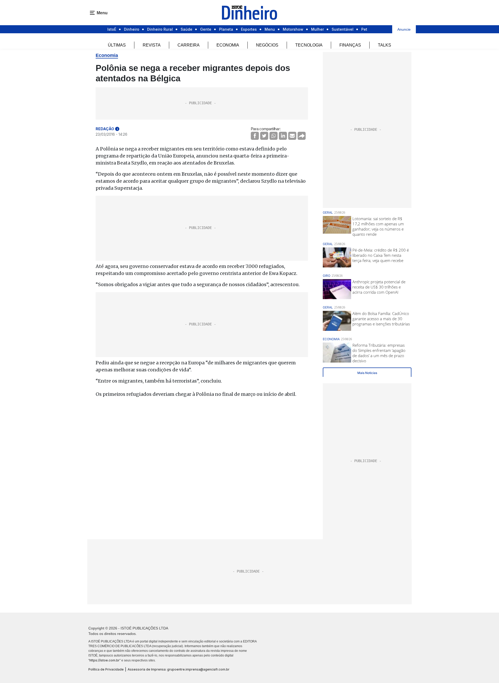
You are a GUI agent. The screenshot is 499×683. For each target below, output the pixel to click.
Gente (205, 29)
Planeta (226, 29)
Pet (364, 29)
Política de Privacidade (106, 669)
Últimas (117, 45)
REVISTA (152, 45)
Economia (227, 45)
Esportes (249, 29)
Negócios (267, 45)
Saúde (186, 29)
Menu (270, 29)
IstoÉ (111, 29)
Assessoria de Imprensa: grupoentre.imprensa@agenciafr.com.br (178, 669)
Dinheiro (131, 29)
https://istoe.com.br (104, 660)
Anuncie (404, 29)
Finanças (350, 45)
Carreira (189, 45)
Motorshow (293, 29)
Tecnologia (309, 45)
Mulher (317, 29)
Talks (384, 45)
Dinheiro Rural (160, 29)
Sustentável (342, 29)
